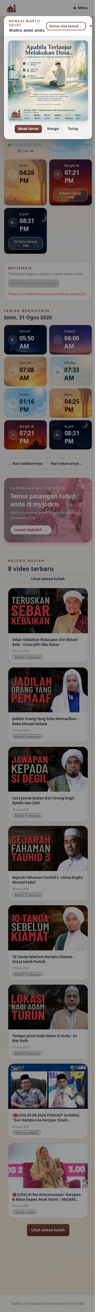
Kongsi (51, 125)
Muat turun (26, 125)
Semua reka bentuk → (64, 26)
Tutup (71, 125)
